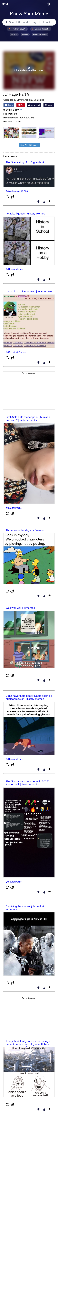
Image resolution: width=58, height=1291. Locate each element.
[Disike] (39, 201)
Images (14, 34)
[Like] (44, 202)
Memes (25, 34)
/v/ (21, 110)
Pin (21, 105)
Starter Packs (15, 508)
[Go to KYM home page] (5, 4)
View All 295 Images (29, 145)
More (49, 105)
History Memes (15, 269)
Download (35, 105)
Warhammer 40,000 (18, 191)
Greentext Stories (16, 352)
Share (10, 105)
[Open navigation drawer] (54, 4)
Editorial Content (40, 34)
